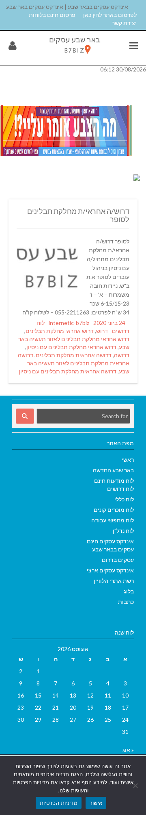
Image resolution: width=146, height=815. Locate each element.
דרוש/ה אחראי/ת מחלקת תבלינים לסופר (78, 215)
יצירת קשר (124, 22)
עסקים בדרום (118, 559)
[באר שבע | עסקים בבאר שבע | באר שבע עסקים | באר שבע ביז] (74, 55)
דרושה (121, 355)
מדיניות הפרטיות (58, 803)
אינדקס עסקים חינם (110, 541)
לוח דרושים (120, 488)
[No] (136, 785)
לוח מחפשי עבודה (112, 520)
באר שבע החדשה (113, 470)
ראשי (128, 459)
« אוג (128, 749)
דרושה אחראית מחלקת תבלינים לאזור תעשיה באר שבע (73, 363)
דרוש (102, 330)
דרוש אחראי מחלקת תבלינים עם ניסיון (71, 347)
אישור (96, 803)
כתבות (126, 601)
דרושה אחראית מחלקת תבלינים (74, 355)
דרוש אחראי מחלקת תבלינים (60, 330)
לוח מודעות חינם (114, 480)
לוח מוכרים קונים (114, 509)
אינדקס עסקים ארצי (110, 570)
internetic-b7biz (69, 322)
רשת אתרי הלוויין (114, 580)
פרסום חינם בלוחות (52, 14)
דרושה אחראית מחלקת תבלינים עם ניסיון (67, 371)
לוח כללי (124, 499)
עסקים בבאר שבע (113, 549)
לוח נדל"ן (123, 530)
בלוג (129, 591)
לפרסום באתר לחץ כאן (110, 14)
